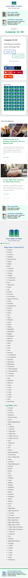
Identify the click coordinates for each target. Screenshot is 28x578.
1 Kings (9, 273)
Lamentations (11, 306)
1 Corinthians (11, 355)
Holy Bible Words (14, 6)
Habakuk (11, 487)
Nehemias (11, 443)
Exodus (9, 252)
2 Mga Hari (11, 433)
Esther (9, 287)
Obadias (10, 478)
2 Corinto (11, 515)
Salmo (10, 450)
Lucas (10, 503)
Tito (9, 536)
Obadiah (10, 320)
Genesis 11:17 (9, 52)
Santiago (11, 543)
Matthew (10, 341)
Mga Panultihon (13, 452)
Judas (10, 557)
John (8, 348)
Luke (8, 345)
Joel (8, 315)
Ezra (8, 282)
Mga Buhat (11, 508)
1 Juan (10, 550)
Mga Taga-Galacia (14, 517)
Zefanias (11, 489)
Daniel (9, 310)
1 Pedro (10, 545)
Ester (9, 445)
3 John (9, 397)
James (9, 385)
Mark (9, 343)
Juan (9, 506)
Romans (9, 352)
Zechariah (10, 336)
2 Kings (9, 275)
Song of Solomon (12, 299)
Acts (8, 350)
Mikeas (10, 482)
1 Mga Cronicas (13, 436)
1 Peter (9, 387)
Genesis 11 (14, 29)
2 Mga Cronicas (13, 438)
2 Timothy (10, 376)
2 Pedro (10, 548)
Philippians (10, 364)
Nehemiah (10, 285)
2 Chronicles (11, 280)
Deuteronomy (11, 259)
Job (8, 289)
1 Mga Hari (11, 431)
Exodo (10, 410)
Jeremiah (10, 303)
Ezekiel (9, 308)
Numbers (10, 257)
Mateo (10, 499)
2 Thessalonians (12, 371)
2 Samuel (10, 271)
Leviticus (10, 254)
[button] (9, 68)
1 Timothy (10, 373)
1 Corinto (11, 513)
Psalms (9, 292)
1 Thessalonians (12, 369)
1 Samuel (10, 268)
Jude (8, 399)
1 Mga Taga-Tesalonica (15, 527)
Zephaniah (10, 331)
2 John (9, 394)
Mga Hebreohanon (14, 541)
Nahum (9, 327)
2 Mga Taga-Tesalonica (15, 529)
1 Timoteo (11, 531)
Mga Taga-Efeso (13, 520)
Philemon (10, 380)
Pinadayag (11, 559)
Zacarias (11, 494)
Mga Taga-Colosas (14, 524)
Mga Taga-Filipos (13, 522)
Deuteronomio (12, 417)
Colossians (10, 366)
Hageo (10, 492)
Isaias (10, 459)
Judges (9, 264)
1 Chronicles (11, 278)
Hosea (9, 313)
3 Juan (10, 555)
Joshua (9, 261)
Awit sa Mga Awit (13, 457)
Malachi (10, 338)
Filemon (10, 538)
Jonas (10, 480)
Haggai (9, 334)
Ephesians (10, 362)
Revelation (10, 401)
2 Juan (10, 552)
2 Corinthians (11, 357)
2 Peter (9, 390)
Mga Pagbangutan (14, 464)
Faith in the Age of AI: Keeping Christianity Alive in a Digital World (14, 141)
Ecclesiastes (11, 296)
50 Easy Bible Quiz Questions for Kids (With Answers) (13, 181)
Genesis (9, 250)
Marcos (10, 501)
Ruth (8, 266)
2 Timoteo (11, 534)
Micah (9, 324)
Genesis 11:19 (18, 56)
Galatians (10, 359)
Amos (9, 317)
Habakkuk (10, 329)
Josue (10, 419)
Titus (8, 378)
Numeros (11, 415)
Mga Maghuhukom (14, 422)
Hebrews (10, 383)
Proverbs (10, 294)
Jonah (9, 322)
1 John (9, 392)
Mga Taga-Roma (13, 510)
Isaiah (9, 301)
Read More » (6, 157)
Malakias (11, 496)
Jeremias (11, 461)
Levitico (10, 412)
